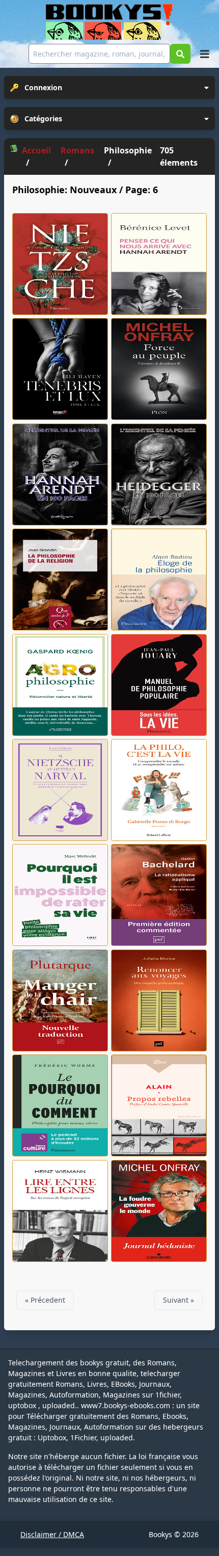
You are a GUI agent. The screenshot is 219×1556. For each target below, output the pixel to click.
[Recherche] (180, 54)
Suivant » (178, 1300)
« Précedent (45, 1300)
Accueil (36, 150)
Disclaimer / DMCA (52, 1534)
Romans (77, 150)
